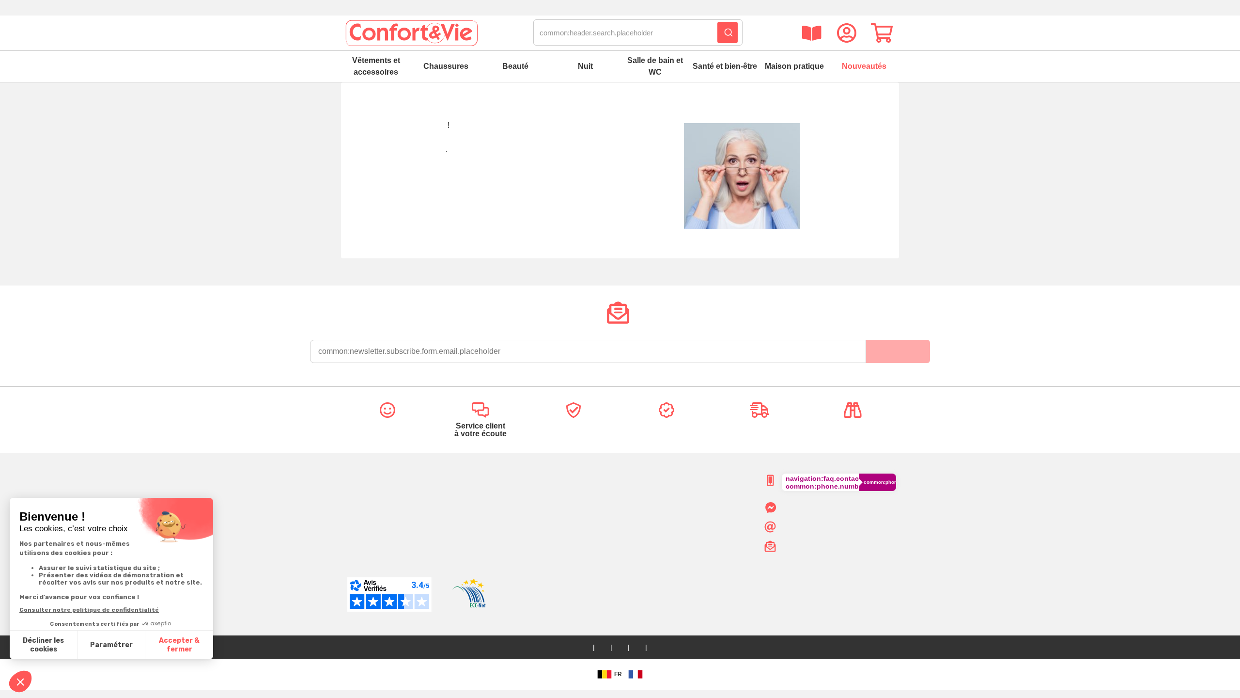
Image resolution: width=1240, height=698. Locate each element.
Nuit (585, 66)
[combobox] (638, 33)
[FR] (635, 674)
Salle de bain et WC (655, 66)
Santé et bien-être (725, 66)
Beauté (515, 66)
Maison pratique (794, 66)
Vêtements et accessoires (376, 66)
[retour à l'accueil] (411, 33)
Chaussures (445, 66)
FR (618, 674)
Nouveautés (864, 66)
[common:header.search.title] (727, 32)
